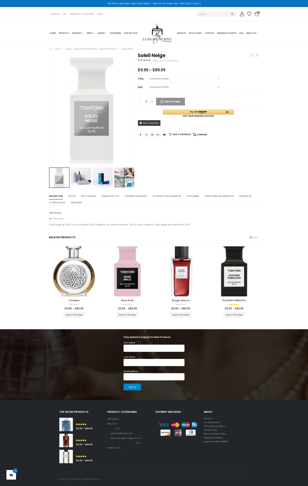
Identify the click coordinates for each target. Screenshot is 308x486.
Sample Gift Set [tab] (110, 196)
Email (164, 134)
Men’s (90, 33)
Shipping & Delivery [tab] (136, 196)
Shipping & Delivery (213, 437)
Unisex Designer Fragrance (124, 438)
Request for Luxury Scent (82, 14)
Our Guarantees (212, 422)
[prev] (252, 55)
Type (140, 78)
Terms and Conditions (214, 426)
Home (53, 33)
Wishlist (181, 33)
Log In (100, 14)
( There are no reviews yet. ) (165, 60)
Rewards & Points (226, 33)
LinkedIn (152, 134)
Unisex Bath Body (119, 433)
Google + (158, 134)
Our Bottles (130, 33)
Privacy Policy (210, 429)
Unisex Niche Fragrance (123, 442)
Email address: (131, 371)
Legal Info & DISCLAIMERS (216, 441)
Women (111, 447)
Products (64, 33)
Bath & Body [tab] (88, 196)
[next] (257, 55)
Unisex (101, 33)
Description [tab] (56, 196)
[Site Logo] (157, 33)
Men (109, 423)
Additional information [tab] (219, 196)
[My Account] (241, 14)
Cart (65, 14)
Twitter (146, 134)
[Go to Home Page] (50, 49)
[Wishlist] (249, 14)
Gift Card (111, 418)
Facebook (140, 134)
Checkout (55, 14)
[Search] (232, 14)
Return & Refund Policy (215, 433)
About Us (251, 33)
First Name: (130, 342)
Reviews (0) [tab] (245, 196)
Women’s (77, 33)
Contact (209, 33)
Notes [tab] (72, 196)
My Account (195, 33)
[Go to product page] (74, 271)
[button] (49, 109)
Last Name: (130, 356)
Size (140, 87)
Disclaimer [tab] (193, 196)
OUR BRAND (115, 33)
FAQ (241, 33)
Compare (202, 134)
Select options (74, 315)
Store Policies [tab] (57, 202)
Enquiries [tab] (76, 202)
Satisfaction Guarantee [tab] (167, 196)
